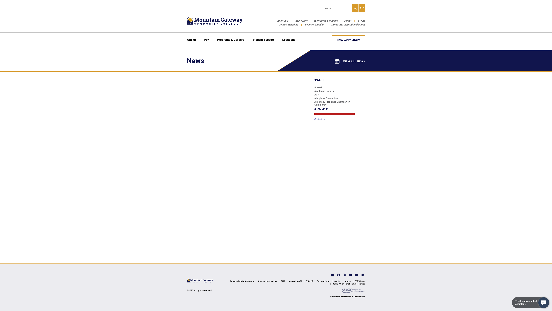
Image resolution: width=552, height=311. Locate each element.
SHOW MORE (321, 109)
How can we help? (348, 39)
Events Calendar (314, 24)
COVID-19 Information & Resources (348, 284)
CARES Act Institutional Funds (347, 24)
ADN (316, 94)
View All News (354, 61)
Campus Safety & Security (242, 281)
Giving (361, 20)
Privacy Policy (323, 281)
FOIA (283, 281)
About (347, 20)
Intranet (347, 281)
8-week (318, 87)
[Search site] (355, 8)
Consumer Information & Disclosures (347, 297)
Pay (206, 39)
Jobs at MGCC (295, 281)
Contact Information (267, 281)
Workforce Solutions (326, 20)
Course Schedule (288, 24)
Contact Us (319, 119)
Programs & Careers (230, 39)
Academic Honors (324, 91)
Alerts (337, 281)
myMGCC (282, 20)
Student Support (263, 39)
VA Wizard (360, 281)
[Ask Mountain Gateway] (543, 302)
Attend (191, 39)
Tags (319, 80)
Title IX (309, 281)
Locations (288, 39)
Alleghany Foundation (326, 98)
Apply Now (301, 20)
